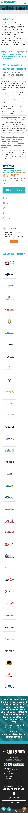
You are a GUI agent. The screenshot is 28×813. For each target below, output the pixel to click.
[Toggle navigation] (25, 3)
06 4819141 (15, 798)
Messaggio (8, 218)
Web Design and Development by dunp (14, 811)
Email (7, 203)
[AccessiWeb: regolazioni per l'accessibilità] (9, 809)
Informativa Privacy (8, 778)
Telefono (8, 208)
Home (2, 12)
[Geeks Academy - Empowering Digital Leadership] (9, 3)
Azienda (8, 213)
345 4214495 (14, 802)
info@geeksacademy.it (8, 776)
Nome (7, 198)
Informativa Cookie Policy (9, 780)
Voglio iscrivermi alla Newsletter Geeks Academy (14, 236)
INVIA (14, 241)
